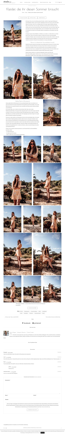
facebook (26, 323)
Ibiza (40, 311)
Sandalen (26, 313)
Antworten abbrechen (37, 376)
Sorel (43, 313)
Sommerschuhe (37, 313)
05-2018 (21, 311)
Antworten (59, 352)
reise (21, 313)
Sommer (31, 313)
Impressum (25, 427)
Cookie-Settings (38, 427)
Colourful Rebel (34, 311)
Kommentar (7, 380)
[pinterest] (6, 428)
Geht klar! (42, 432)
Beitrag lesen (33, 17)
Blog (21, 2)
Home (23, 12)
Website (6, 399)
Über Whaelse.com (44, 2)
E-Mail (34, 395)
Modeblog (44, 311)
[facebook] (55, 2)
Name (6, 395)
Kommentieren (41, 17)
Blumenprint (26, 311)
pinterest (37, 323)
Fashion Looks (27, 2)
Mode (26, 12)
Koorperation (35, 2)
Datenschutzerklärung (36, 432)
